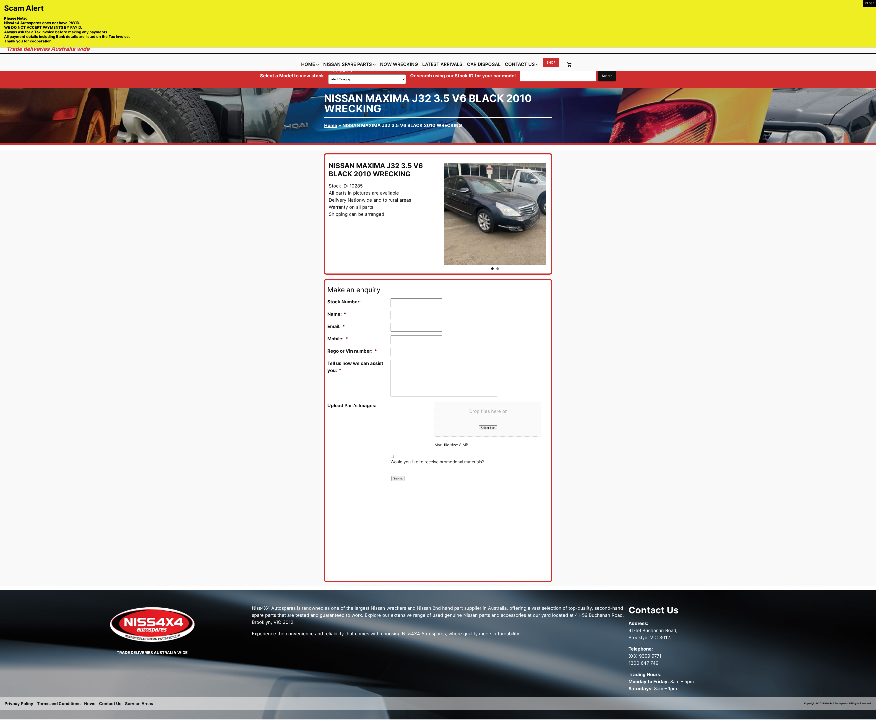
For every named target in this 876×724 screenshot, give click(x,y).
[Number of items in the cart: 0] (569, 64)
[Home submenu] (317, 64)
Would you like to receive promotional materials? (437, 461)
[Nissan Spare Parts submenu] (374, 64)
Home (330, 125)
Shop (551, 62)
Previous (437, 214)
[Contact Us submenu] (537, 64)
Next (553, 214)
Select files (488, 428)
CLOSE (869, 3)
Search (607, 76)
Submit (398, 478)
